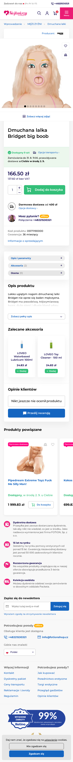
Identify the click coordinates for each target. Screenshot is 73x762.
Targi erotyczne (47, 684)
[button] (39, 13)
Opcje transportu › (48, 152)
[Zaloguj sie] (47, 13)
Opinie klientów (48, 695)
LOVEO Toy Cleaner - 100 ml (51, 356)
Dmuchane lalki (56, 23)
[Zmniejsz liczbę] (19, 192)
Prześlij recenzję (38, 413)
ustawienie (50, 739)
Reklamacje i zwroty (17, 690)
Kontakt (9, 672)
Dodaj (23, 371)
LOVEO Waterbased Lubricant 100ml (22, 356)
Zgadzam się (36, 753)
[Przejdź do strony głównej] (15, 13)
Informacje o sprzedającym (25, 240)
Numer (12, 190)
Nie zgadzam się (36, 746)
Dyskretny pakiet (15, 678)
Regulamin (11, 695)
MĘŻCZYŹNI (34, 23)
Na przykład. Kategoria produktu (33, 33)
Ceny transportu (14, 684)
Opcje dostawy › (28, 208)
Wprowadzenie (13, 23)
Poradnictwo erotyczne (52, 678)
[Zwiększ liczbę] (19, 187)
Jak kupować (46, 672)
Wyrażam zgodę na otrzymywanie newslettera (30, 614)
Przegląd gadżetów (50, 690)
